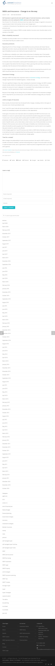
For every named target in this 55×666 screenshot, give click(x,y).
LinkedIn (41, 160)
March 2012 (5, 433)
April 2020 (4, 223)
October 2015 (5, 295)
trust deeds (5, 609)
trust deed (5, 606)
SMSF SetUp (23, 630)
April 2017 (4, 254)
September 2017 (6, 240)
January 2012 (5, 440)
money (4, 530)
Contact (4, 647)
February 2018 (6, 230)
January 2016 (5, 288)
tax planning (5, 603)
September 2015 (6, 299)
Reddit (19, 160)
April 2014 (4, 357)
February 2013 (6, 402)
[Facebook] (46, 664)
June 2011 (4, 461)
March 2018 (5, 226)
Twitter (13, 160)
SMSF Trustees (6, 582)
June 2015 (4, 309)
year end (4, 613)
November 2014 (6, 333)
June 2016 (4, 271)
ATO (3, 499)
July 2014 (4, 347)
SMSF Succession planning (9, 575)
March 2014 (5, 361)
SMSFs (21, 20)
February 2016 (6, 285)
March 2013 (5, 399)
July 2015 (4, 306)
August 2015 (5, 302)
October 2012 (5, 412)
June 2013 (4, 388)
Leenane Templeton (8, 150)
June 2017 (4, 250)
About (4, 630)
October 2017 (5, 237)
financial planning (6, 513)
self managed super (7, 541)
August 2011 (5, 457)
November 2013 (6, 371)
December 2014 (6, 330)
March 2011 (5, 471)
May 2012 (4, 426)
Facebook (18, 152)
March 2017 (5, 257)
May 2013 (4, 392)
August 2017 (5, 244)
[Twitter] (51, 664)
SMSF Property (6, 568)
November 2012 (6, 409)
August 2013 (5, 381)
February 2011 (6, 474)
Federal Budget (6, 510)
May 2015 (4, 312)
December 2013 (6, 368)
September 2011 (6, 454)
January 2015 (5, 326)
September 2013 (6, 378)
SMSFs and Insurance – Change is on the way (19, 11)
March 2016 (5, 281)
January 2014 (5, 364)
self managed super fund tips (9, 544)
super (3, 589)
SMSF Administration (25, 633)
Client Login (5, 650)
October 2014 (5, 337)
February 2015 (6, 323)
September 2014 (6, 340)
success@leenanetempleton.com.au (46, 649)
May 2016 (4, 275)
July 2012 (4, 419)
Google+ (34, 160)
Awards (4, 633)
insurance (4, 520)
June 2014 (4, 350)
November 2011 (6, 447)
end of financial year (7, 506)
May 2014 (4, 354)
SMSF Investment (6, 561)
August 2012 (5, 416)
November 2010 (6, 485)
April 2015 (4, 316)
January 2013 (5, 405)
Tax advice (5, 599)
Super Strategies (6, 592)
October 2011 (5, 450)
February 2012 (6, 436)
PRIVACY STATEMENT (15, 660)
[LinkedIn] (48, 664)
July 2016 (4, 268)
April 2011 (4, 467)
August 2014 (5, 343)
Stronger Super (6, 585)
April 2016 (4, 278)
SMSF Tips (5, 579)
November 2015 (6, 292)
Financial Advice (23, 640)
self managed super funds (9, 547)
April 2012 (4, 430)
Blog (3, 643)
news (3, 534)
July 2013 (4, 385)
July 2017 (4, 247)
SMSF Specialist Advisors (8, 640)
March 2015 (5, 319)
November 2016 (6, 261)
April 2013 (4, 395)
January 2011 (5, 478)
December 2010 (6, 481)
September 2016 (6, 264)
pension (4, 537)
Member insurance (7, 527)
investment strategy (35, 77)
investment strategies (7, 523)
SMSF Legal (5, 565)
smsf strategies (6, 572)
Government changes (7, 517)
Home (3, 626)
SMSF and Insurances (16, 14)
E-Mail (48, 160)
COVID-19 (4, 503)
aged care (4, 496)
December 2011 (6, 443)
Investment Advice (24, 626)
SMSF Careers (5, 636)
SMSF (3, 551)
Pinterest (26, 160)
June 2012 (4, 423)
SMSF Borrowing (6, 558)
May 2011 (4, 464)
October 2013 (5, 374)
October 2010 (5, 488)
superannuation (6, 596)
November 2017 (6, 233)
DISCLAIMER (5, 660)
